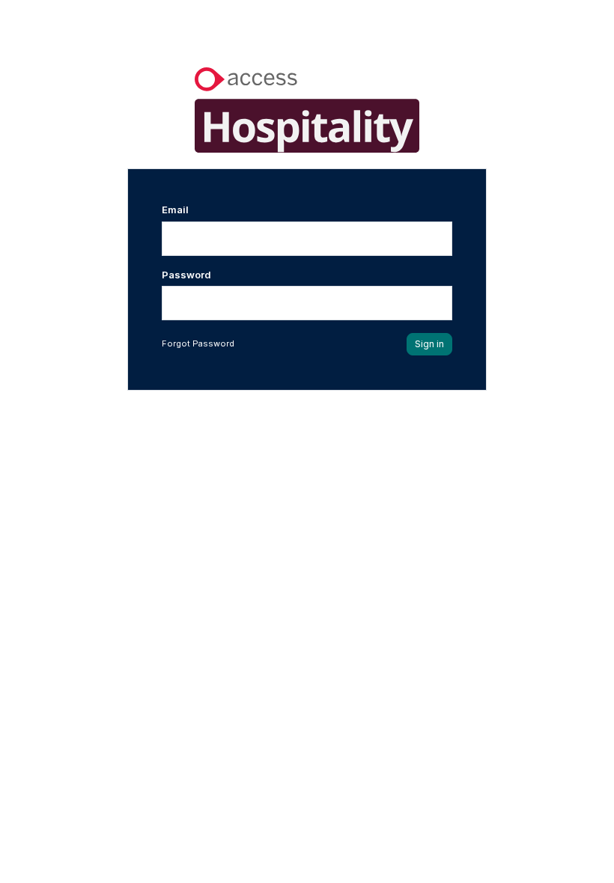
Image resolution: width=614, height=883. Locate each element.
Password (186, 275)
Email (175, 210)
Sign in (429, 343)
